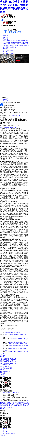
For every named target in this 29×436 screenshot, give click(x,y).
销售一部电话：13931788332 (11, 392)
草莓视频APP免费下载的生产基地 (18, 343)
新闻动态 (5, 48)
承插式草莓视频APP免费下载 (8, 363)
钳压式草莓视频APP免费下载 (11, 40)
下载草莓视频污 (10, 45)
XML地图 (14, 402)
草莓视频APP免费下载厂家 (7, 329)
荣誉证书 (5, 52)
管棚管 (2, 369)
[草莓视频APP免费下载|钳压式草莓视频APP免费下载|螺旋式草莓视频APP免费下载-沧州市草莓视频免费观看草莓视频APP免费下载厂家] (7, 17)
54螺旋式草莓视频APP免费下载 (13, 333)
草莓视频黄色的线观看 (21, 45)
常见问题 (10, 50)
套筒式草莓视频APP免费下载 (19, 42)
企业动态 (5, 50)
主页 (7, 115)
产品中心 (5, 39)
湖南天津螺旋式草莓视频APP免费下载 (15, 334)
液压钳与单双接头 (11, 47)
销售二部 (5, 432)
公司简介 (5, 37)
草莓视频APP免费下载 (6, 364)
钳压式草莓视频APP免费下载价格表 (18, 342)
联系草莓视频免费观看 (9, 53)
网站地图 (2, 435)
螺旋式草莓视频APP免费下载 (8, 127)
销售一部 (5, 430)
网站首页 (5, 35)
